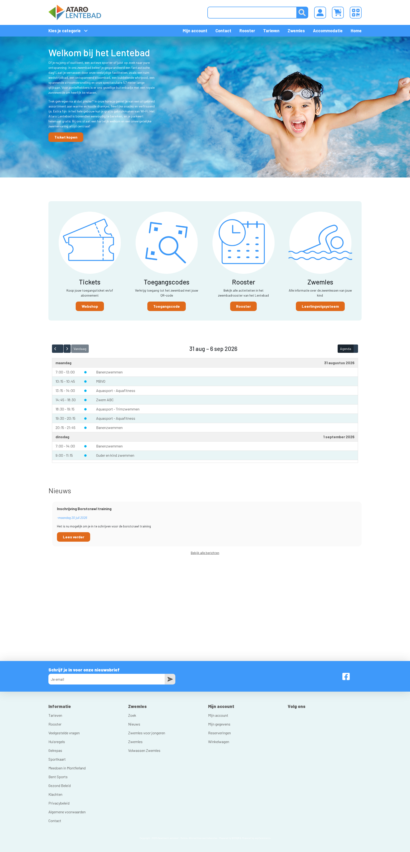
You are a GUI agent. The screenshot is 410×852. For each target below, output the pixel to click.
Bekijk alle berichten (205, 553)
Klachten (55, 794)
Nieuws (134, 724)
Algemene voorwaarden (67, 812)
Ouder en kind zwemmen (115, 455)
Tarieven (271, 30)
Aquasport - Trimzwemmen (118, 409)
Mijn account (195, 30)
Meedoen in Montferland (67, 768)
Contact (223, 30)
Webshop (90, 306)
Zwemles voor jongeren (146, 733)
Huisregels (56, 741)
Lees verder (73, 537)
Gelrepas (55, 750)
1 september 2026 (338, 436)
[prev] (55, 349)
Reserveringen (219, 733)
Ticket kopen (65, 137)
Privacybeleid (59, 803)
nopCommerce (262, 838)
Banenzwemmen (109, 372)
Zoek (132, 715)
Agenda (345, 349)
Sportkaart (57, 759)
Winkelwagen (218, 741)
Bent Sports (58, 776)
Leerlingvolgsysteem (320, 306)
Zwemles (296, 30)
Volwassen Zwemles (144, 750)
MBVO (100, 381)
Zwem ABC (105, 399)
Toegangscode (166, 306)
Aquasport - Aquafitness (115, 390)
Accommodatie (328, 30)
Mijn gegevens (219, 724)
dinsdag (62, 436)
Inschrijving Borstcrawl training (84, 508)
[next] (67, 349)
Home (356, 30)
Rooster (247, 30)
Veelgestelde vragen (64, 733)
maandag (63, 362)
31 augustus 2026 (339, 362)
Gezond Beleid (59, 785)
